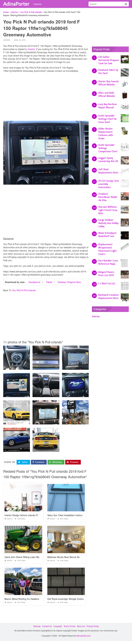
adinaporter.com (83, 635)
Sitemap (37, 626)
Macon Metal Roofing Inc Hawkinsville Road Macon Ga (32, 598)
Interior (37, 4)
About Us (81, 626)
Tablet (49, 282)
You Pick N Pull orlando (24, 290)
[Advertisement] (46, 97)
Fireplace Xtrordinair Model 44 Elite (107, 197)
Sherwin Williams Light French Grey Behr (107, 210)
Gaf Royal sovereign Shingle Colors (65, 598)
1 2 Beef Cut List (106, 283)
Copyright (57, 626)
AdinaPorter (16, 4)
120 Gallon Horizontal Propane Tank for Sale (108, 60)
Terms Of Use (69, 626)
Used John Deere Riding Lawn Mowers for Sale (29, 557)
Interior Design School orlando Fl (21, 515)
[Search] (126, 4)
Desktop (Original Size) (69, 282)
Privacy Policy (93, 626)
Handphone (34, 282)
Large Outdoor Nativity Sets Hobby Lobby (108, 223)
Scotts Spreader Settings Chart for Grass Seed (107, 119)
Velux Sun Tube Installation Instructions (67, 515)
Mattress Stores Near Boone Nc (63, 557)
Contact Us (47, 626)
